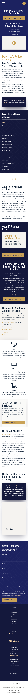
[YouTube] (15, 633)
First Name (4, 554)
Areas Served (14, 612)
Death (5, 334)
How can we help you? (7, 577)
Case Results (14, 617)
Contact (14, 623)
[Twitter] (12, 633)
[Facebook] (9, 633)
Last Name (4, 558)
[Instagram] (18, 633)
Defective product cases (7, 434)
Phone (3, 563)
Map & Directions (14, 655)
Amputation (6, 332)
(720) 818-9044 (14, 641)
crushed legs (11, 322)
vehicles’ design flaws (9, 215)
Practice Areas (14, 610)
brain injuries (11, 327)
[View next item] (15, 179)
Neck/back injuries (8, 329)
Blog (14, 614)
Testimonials (14, 619)
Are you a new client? (6, 573)
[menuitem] (14, 122)
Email (3, 568)
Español (14, 621)
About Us (14, 607)
